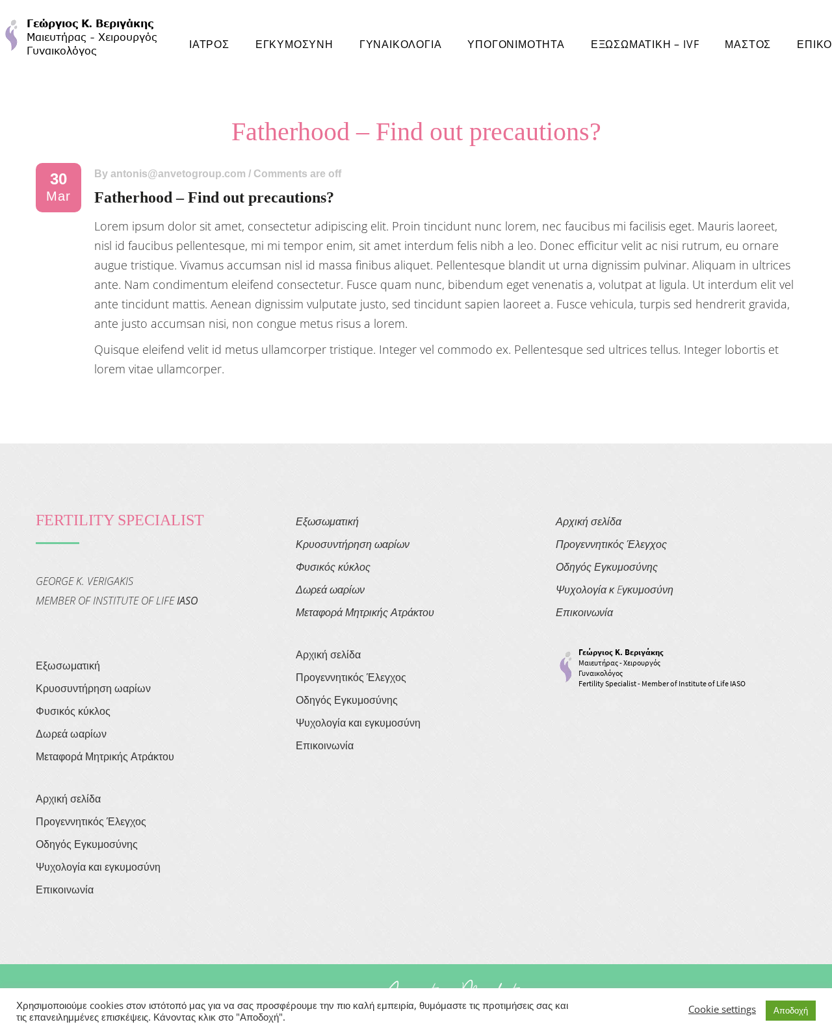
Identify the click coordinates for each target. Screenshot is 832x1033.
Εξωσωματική (68, 665)
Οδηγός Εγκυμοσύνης (87, 844)
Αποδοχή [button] (791, 1010)
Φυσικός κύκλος (73, 711)
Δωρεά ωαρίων (71, 734)
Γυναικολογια (400, 44)
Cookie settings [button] (722, 1009)
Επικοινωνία (65, 889)
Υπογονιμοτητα (515, 44)
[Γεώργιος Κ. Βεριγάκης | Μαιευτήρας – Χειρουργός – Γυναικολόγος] (81, 35)
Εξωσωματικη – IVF (645, 44)
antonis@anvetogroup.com (178, 173)
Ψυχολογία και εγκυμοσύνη (98, 867)
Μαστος (748, 44)
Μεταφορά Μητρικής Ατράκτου (105, 756)
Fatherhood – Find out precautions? (214, 197)
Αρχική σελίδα (68, 798)
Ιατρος (209, 44)
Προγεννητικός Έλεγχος (91, 821)
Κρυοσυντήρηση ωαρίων (93, 688)
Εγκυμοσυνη (294, 44)
